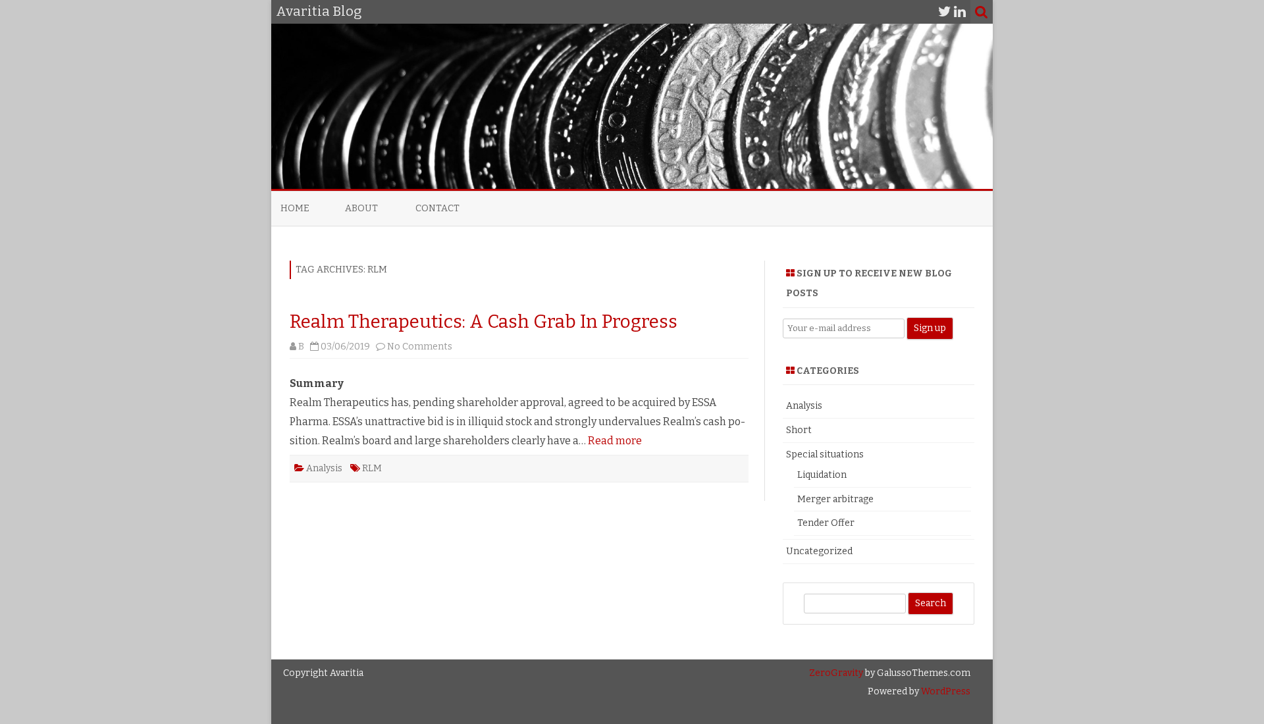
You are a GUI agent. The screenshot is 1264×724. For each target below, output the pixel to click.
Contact (437, 208)
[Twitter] (944, 11)
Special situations (825, 454)
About (361, 208)
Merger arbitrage (835, 499)
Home (294, 208)
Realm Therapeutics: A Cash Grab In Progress (483, 321)
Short (799, 430)
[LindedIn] (960, 11)
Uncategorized (819, 551)
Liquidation (822, 474)
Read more (615, 440)
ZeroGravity (836, 673)
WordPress (944, 691)
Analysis (324, 468)
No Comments (419, 346)
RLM (372, 468)
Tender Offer (826, 523)
